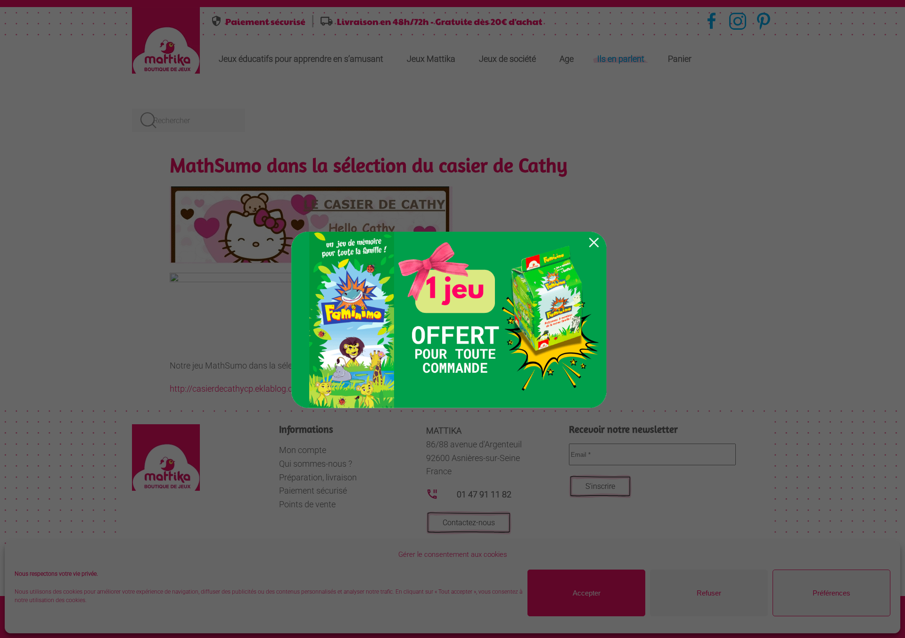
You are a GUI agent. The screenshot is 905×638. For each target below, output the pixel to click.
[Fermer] (594, 242)
